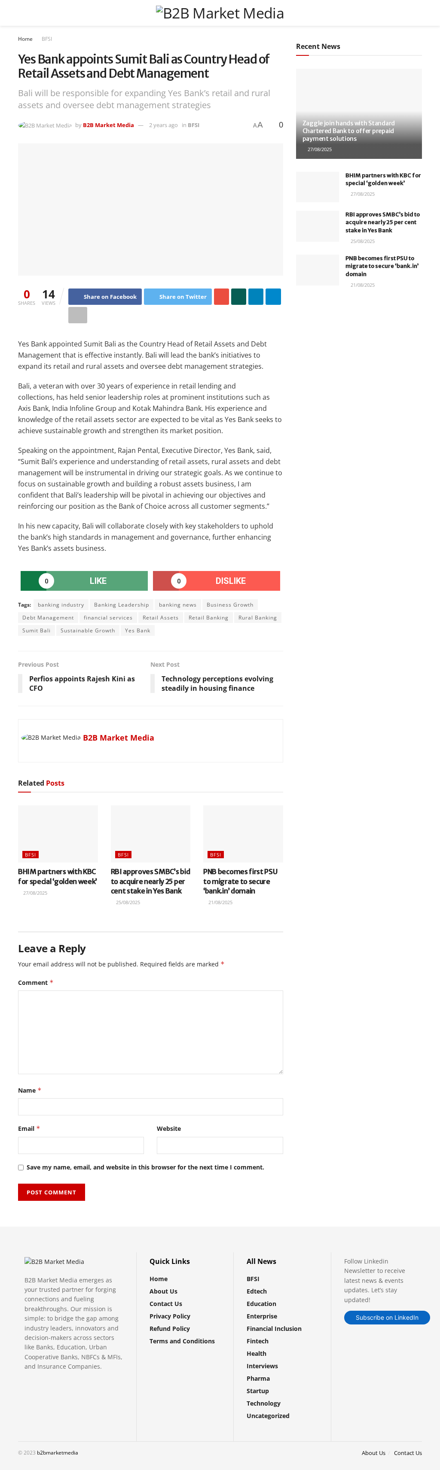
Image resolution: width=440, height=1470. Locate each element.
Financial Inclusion (274, 1328)
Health (256, 1353)
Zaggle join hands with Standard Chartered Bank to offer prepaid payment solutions (348, 131)
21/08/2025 (219, 902)
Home (25, 39)
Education (261, 1304)
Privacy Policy (170, 1316)
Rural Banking (257, 617)
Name (30, 1090)
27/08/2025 (34, 893)
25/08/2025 (127, 902)
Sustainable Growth (88, 630)
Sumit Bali (36, 630)
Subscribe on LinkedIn (387, 1317)
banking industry (61, 604)
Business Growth (230, 604)
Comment (36, 982)
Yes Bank (137, 630)
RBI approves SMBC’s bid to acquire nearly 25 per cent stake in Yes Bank (150, 881)
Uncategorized (268, 1416)
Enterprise (262, 1316)
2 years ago (163, 125)
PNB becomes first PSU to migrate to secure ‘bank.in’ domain (240, 881)
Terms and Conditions (182, 1341)
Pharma (258, 1378)
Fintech (258, 1341)
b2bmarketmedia (57, 1452)
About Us (163, 1291)
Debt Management (48, 617)
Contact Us (166, 1304)
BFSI (47, 39)
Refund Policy (170, 1328)
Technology (264, 1403)
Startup (258, 1391)
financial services (108, 617)
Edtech (257, 1291)
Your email (326, 332)
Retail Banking (209, 617)
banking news (178, 604)
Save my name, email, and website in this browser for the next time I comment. (145, 1167)
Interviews (262, 1366)
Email (29, 1128)
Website (169, 1128)
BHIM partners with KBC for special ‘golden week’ (383, 179)
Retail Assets (161, 617)
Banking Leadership (121, 604)
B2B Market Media (108, 125)
